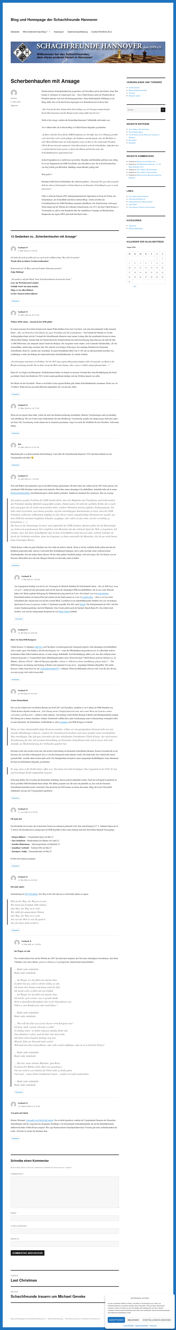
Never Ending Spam (136, 132)
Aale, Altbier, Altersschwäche (139, 129)
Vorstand (132, 93)
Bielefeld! (132, 143)
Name (14, 1213)
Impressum (153, 1325)
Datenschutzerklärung (141, 1325)
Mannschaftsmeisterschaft (138, 90)
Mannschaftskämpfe (136, 228)
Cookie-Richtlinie (128, 1325)
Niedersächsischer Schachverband (140, 202)
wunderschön (87, 597)
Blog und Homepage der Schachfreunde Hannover (54, 19)
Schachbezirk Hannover (137, 199)
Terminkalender (134, 87)
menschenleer (103, 593)
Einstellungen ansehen (157, 1320)
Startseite (15, 31)
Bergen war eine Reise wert (146, 161)
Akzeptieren (116, 1320)
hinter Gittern (64, 611)
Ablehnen (133, 1320)
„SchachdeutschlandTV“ (50, 668)
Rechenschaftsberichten (20, 493)
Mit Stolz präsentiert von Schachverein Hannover (83, 1318)
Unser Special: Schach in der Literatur (142, 207)
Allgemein (14, 105)
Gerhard (14, 98)
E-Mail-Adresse (19, 1226)
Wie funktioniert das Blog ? (35, 31)
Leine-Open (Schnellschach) (138, 196)
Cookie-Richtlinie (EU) (101, 31)
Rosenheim (133, 140)
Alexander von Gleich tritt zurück (39, 1120)
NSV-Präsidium (31, 894)
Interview (39, 646)
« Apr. (134, 286)
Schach (83, 604)
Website (15, 1239)
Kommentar (17, 1174)
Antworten (15, 301)
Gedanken (63, 722)
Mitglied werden (134, 96)
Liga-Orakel (133, 204)
